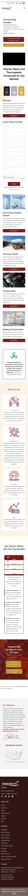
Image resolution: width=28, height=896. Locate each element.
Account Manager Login (7, 1)
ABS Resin (4, 829)
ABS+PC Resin (5, 832)
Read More (13, 116)
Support (3, 816)
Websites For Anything (9, 891)
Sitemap (14, 893)
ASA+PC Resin (5, 835)
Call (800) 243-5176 (14, 189)
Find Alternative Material (13, 45)
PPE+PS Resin (5, 854)
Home (3, 805)
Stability (14, 573)
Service (14, 559)
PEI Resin (4, 851)
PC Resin (3, 848)
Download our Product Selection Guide (13, 39)
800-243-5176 (10, 791)
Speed (14, 568)
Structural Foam (6, 859)
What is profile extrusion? (9, 856)
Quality (14, 564)
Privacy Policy (21, 891)
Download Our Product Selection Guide (13, 664)
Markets (3, 818)
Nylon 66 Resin (5, 840)
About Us (4, 808)
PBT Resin (4, 843)
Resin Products (5, 813)
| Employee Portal (18, 1)
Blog (2, 821)
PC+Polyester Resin (7, 845)
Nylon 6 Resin (5, 837)
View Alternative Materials (14, 671)
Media (3, 810)
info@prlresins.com (11, 793)
